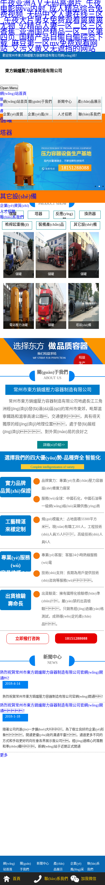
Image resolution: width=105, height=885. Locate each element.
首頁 (16, 879)
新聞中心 (65, 101)
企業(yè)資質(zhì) (14, 206)
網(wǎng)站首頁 (13, 93)
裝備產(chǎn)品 (51, 224)
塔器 (6, 132)
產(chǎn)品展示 (89, 101)
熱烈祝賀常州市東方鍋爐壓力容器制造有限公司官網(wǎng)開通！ (51, 675)
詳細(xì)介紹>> (54, 445)
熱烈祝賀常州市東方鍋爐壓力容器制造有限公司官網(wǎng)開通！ (51, 708)
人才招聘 (7, 211)
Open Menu (9, 87)
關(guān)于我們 (40, 101)
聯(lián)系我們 (12, 217)
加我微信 (88, 879)
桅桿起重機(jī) (17, 224)
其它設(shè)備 (18, 196)
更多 (4, 755)
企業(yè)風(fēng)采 (40, 114)
